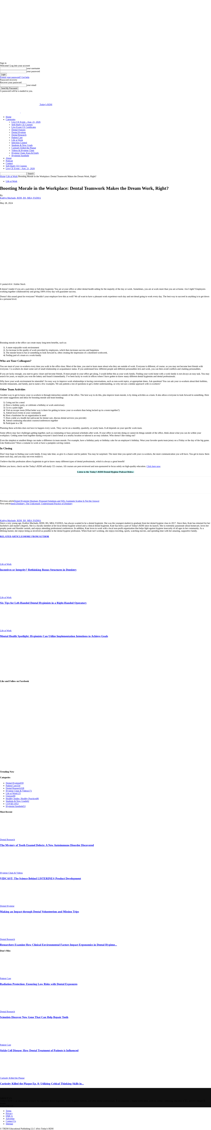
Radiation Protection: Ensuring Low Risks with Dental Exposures (38, 984)
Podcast (9, 161)
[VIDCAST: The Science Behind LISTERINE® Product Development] (15, 870)
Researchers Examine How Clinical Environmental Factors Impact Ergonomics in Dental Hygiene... (58, 944)
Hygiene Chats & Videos (11, 873)
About (8, 158)
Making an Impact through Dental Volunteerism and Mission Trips (39, 911)
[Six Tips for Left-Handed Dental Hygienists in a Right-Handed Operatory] (15, 595)
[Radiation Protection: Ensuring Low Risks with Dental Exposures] (15, 976)
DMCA (9, 1116)
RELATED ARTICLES (12, 536)
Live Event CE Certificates (23, 127)
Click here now (153, 466)
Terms (8, 1111)
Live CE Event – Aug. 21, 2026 (25, 122)
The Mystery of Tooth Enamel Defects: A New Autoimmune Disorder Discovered (47, 845)
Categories (10, 119)
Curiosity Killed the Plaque (23, 148)
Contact (9, 163)
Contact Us (11, 1121)
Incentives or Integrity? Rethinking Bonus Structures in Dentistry (38, 569)
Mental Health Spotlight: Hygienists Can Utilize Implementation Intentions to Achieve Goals (54, 636)
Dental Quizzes (18, 130)
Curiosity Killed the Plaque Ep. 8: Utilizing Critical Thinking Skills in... (42, 1083)
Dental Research (18, 135)
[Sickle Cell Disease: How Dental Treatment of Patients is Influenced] (15, 1042)
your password (33, 71)
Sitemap (9, 1124)
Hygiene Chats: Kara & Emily (25, 153)
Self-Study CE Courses (22, 124)
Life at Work (17, 140)
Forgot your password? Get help (14, 77)
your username (33, 68)
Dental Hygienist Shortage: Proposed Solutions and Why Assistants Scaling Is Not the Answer (56, 501)
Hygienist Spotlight (20, 155)
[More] (72, 207)
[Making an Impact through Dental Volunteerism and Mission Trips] (15, 903)
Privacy (9, 1113)
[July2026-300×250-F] (21, 338)
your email (31, 85)
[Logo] (10, 112)
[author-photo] (7, 518)
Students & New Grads (22, 145)
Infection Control (19, 142)
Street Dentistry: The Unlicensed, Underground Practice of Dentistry (41, 503)
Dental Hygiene (18, 132)
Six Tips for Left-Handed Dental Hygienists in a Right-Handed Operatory (43, 602)
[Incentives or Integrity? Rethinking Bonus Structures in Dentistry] (15, 561)
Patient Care (17, 137)
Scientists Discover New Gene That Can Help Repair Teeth (34, 1017)
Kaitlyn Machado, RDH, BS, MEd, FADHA (20, 198)
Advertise (10, 1118)
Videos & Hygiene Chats (22, 150)
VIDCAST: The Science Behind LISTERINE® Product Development (40, 878)
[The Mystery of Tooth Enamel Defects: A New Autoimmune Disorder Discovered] (15, 837)
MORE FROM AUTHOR (36, 536)
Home (8, 117)
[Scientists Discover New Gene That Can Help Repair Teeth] (15, 1009)
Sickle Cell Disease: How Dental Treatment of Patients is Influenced (39, 1050)
